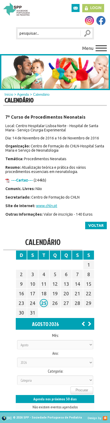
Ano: (55, 353)
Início (9, 94)
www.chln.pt (46, 206)
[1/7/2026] (83, 324)
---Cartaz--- (22, 180)
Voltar (96, 225)
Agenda (23, 94)
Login (95, 8)
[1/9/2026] (90, 324)
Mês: (55, 335)
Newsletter (76, 8)
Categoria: (55, 371)
